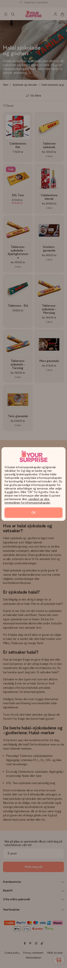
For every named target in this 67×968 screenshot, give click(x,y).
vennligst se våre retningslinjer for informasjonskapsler (27, 500)
